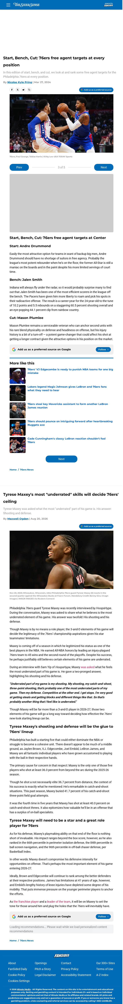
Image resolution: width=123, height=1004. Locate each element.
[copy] (29, 89)
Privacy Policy (69, 969)
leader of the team (58, 901)
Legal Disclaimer (45, 975)
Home (13, 469)
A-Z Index (102, 975)
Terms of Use (104, 969)
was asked (87, 667)
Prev (19, 167)
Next (104, 167)
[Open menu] (8, 5)
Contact (66, 963)
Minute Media (24, 989)
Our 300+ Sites (105, 963)
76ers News (26, 469)
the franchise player (26, 901)
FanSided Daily (17, 969)
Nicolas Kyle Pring (19, 82)
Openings (41, 963)
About (12, 963)
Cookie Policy (16, 975)
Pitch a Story (43, 969)
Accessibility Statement (76, 975)
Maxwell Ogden (18, 518)
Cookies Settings (19, 981)
